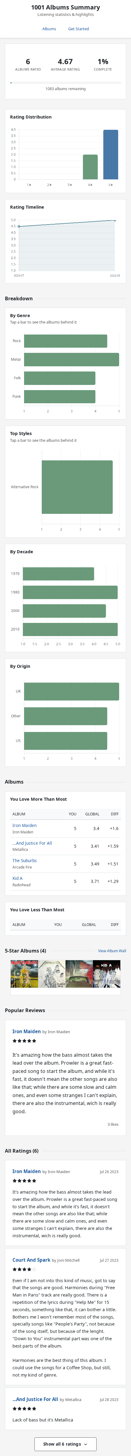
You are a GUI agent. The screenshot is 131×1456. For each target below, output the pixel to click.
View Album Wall (112, 950)
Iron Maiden (24, 825)
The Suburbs (24, 860)
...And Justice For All (32, 843)
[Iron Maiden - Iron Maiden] (24, 974)
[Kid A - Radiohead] (106, 974)
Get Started (78, 28)
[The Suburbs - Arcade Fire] (79, 974)
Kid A (17, 878)
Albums (49, 28)
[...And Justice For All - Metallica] (52, 974)
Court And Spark (31, 1260)
